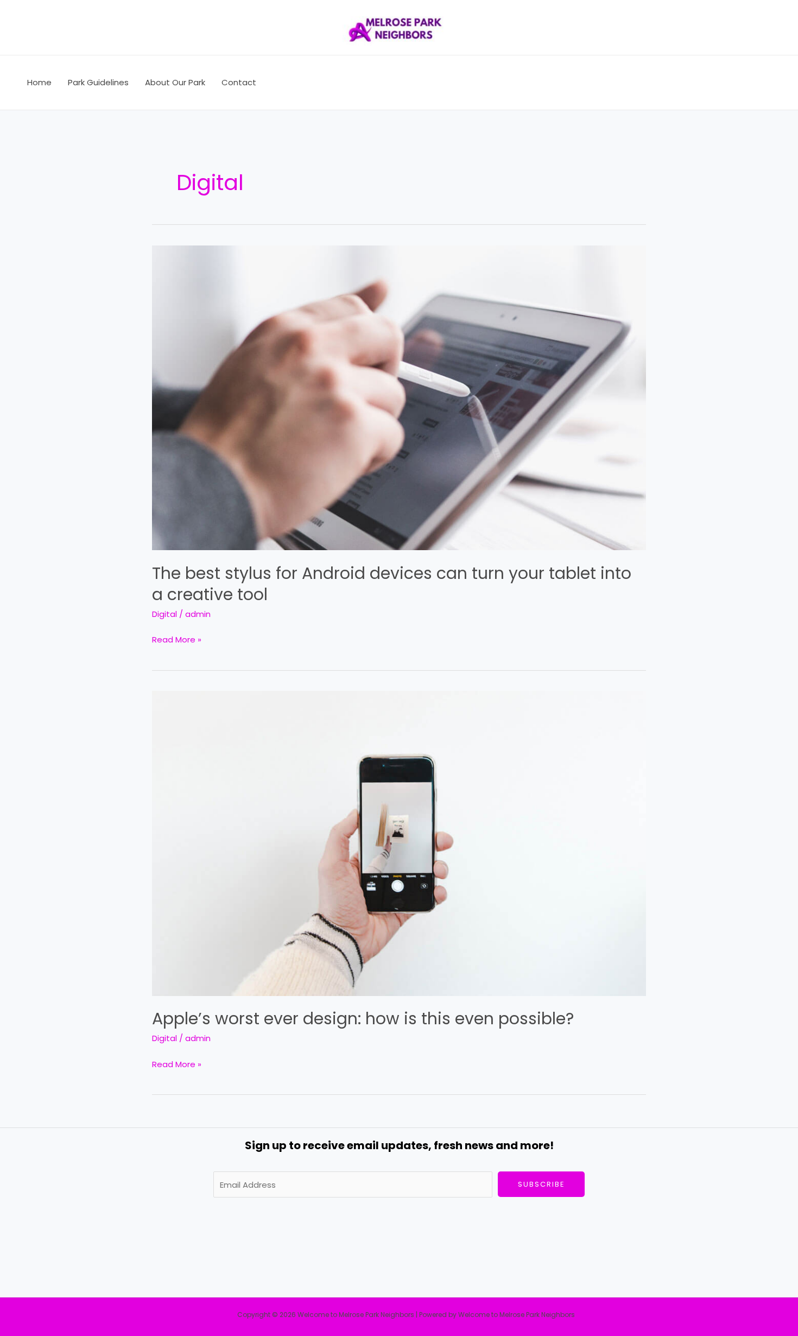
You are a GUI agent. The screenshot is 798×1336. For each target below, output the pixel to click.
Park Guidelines (98, 82)
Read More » (176, 638)
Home (39, 82)
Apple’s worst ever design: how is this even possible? (363, 1018)
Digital (164, 614)
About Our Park (175, 82)
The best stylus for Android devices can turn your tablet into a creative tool (391, 584)
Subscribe (541, 1184)
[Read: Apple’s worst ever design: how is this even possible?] (399, 842)
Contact (238, 82)
